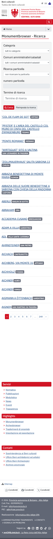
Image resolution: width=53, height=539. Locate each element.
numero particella (13, 81)
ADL (4, 236)
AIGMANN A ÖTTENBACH (17, 298)
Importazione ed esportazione (20, 433)
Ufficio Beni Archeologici (17, 461)
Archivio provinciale (15, 464)
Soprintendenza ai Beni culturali (21, 453)
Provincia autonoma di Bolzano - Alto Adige (28, 500)
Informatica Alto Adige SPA (27, 515)
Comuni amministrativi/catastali (22, 57)
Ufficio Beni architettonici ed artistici (23, 457)
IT (42, 3)
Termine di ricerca (14, 92)
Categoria (9, 45)
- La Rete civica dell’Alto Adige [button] (25, 532)
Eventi (9, 405)
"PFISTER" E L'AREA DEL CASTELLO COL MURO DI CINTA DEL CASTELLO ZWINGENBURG (25, 129)
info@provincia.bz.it (18, 506)
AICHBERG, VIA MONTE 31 (17, 262)
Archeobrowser (13, 425)
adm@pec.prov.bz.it (15, 509)
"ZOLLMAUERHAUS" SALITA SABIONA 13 (26, 161)
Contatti (40, 520)
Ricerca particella (13, 69)
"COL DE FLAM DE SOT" (16, 116)
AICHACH (7, 254)
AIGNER (6, 306)
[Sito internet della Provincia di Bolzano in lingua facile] (49, 3)
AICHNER (7, 280)
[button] (48, 29)
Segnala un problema (14, 523)
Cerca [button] (10, 107)
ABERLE (6, 201)
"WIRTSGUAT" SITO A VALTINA (19, 149)
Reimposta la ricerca (26, 107)
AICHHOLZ (8, 271)
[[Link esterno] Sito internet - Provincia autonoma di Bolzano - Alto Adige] (28, 13)
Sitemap (8, 483)
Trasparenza (12, 408)
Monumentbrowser (15, 421)
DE (46, 3)
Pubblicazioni (12, 393)
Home (8, 29)
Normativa (11, 389)
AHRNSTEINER (10, 245)
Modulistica (11, 397)
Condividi (13, 489)
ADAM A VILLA (10, 227)
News (8, 401)
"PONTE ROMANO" (13, 141)
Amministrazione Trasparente (18, 520)
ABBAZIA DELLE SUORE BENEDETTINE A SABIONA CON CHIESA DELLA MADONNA (26, 187)
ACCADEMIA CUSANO (14, 218)
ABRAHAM (8, 210)
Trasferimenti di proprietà (18, 429)
